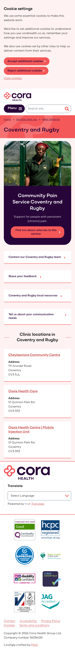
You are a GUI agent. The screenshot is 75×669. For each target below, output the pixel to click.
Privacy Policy (50, 621)
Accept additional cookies (25, 61)
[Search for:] (44, 109)
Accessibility (28, 621)
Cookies (9, 625)
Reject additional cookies (24, 70)
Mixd (34, 645)
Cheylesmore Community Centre (34, 355)
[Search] (66, 109)
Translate (37, 504)
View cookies (13, 78)
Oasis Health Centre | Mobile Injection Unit (31, 430)
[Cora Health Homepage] (17, 96)
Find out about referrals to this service (36, 232)
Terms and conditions (34, 625)
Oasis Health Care (23, 391)
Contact (9, 621)
